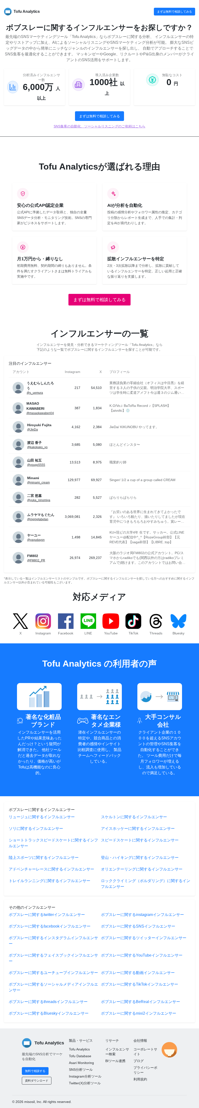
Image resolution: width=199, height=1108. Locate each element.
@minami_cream (38, 482)
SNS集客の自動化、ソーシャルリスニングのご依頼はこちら (99, 126)
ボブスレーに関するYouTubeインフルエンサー (141, 955)
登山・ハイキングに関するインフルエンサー (140, 857)
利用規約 (140, 1079)
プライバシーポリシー (145, 1070)
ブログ (138, 1061)
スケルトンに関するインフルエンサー (134, 817)
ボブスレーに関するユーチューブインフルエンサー (53, 973)
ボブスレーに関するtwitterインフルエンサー (47, 915)
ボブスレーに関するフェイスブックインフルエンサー (53, 958)
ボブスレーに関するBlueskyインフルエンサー (49, 1013)
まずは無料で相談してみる (174, 11)
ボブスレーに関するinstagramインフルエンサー (142, 915)
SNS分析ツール (81, 1069)
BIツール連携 (115, 1061)
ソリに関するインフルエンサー (36, 828)
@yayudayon (36, 540)
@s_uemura (35, 392)
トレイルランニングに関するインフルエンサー (49, 881)
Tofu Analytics (79, 1049)
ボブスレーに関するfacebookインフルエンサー (50, 926)
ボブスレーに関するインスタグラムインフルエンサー (53, 941)
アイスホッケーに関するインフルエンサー (138, 828)
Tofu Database (80, 1056)
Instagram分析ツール (85, 1076)
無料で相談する (35, 1071)
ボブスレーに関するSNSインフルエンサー (138, 926)
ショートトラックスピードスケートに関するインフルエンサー (53, 843)
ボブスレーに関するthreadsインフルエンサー (48, 1002)
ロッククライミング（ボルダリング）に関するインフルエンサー (145, 884)
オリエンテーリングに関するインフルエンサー (141, 869)
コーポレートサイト (145, 1051)
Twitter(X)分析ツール (85, 1083)
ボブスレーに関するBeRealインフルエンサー (140, 1002)
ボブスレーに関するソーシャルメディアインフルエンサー (53, 987)
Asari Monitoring (81, 1063)
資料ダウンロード (36, 1080)
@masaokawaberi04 (40, 413)
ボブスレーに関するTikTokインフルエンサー (139, 984)
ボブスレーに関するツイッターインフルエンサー (143, 938)
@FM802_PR (36, 560)
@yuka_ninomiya (38, 500)
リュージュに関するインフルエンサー (42, 817)
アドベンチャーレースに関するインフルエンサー (51, 869)
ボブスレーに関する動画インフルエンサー (138, 973)
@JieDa (32, 429)
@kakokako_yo (37, 447)
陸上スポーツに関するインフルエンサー (44, 857)
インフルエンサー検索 (117, 1051)
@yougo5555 (36, 465)
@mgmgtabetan (37, 519)
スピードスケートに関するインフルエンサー (140, 840)
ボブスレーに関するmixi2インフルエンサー (138, 1013)
